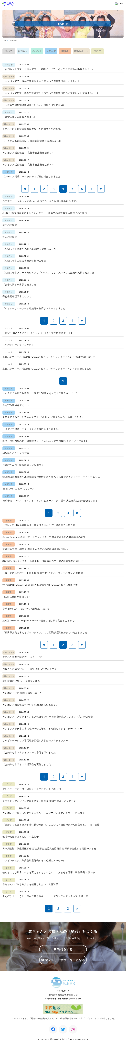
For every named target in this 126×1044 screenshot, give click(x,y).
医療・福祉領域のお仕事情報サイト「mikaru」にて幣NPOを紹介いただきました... (47, 441)
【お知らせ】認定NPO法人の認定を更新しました (29, 248)
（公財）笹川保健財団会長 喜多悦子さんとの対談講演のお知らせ (38, 525)
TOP (4, 40)
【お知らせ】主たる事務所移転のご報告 (24, 260)
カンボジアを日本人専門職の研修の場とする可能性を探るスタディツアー (42, 728)
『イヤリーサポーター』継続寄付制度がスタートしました (33, 308)
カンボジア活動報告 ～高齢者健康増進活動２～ (28, 152)
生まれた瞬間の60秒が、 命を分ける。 (23, 657)
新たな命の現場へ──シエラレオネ (21, 681)
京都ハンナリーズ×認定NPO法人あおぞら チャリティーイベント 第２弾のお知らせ (48, 356)
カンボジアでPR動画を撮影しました (22, 692)
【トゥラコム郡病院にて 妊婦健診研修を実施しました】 (33, 140)
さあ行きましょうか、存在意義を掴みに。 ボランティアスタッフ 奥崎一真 (45, 896)
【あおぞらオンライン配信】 (18, 345)
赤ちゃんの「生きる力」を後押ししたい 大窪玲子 (30, 884)
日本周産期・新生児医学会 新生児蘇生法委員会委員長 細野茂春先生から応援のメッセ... (50, 848)
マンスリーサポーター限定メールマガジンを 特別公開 (32, 789)
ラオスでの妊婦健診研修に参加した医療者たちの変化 (31, 128)
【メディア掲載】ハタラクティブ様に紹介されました (31, 176)
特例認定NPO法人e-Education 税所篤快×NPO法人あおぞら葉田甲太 (40, 584)
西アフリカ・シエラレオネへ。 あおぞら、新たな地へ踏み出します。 (40, 201)
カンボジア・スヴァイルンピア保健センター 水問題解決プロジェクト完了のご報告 (47, 716)
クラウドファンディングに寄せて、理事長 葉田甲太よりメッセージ (39, 801)
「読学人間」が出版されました (19, 117)
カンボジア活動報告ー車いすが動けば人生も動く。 (30, 704)
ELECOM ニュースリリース (18, 488)
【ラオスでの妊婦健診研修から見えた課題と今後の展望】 (33, 105)
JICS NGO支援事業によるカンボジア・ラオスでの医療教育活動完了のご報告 (44, 213)
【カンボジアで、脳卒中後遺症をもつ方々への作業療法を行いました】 (41, 81)
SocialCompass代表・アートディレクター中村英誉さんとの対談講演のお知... (45, 537)
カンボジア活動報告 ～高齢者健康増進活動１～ (28, 164)
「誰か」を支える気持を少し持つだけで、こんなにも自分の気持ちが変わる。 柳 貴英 (50, 824)
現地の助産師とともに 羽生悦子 (20, 836)
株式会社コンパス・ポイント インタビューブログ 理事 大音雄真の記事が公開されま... (51, 500)
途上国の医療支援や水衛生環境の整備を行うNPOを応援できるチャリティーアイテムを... (51, 476)
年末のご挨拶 (9, 237)
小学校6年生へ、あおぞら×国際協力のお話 (25, 608)
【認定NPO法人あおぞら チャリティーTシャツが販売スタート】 (37, 333)
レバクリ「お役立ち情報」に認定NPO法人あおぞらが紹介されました (40, 393)
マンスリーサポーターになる (65, 960)
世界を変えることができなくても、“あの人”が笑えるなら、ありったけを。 (43, 417)
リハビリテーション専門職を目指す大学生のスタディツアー (35, 740)
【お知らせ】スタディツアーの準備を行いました (29, 752)
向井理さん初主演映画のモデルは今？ (23, 464)
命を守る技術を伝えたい (15, 405)
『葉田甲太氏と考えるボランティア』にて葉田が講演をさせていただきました (44, 632)
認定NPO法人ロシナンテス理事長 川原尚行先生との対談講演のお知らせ (42, 561)
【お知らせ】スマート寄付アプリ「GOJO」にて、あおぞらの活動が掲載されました (48, 69)
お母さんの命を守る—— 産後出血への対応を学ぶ (29, 669)
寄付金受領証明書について (17, 296)
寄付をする (65, 949)
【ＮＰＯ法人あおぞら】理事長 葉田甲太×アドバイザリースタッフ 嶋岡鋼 (42, 573)
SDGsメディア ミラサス (15, 453)
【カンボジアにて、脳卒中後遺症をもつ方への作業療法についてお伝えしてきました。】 (50, 93)
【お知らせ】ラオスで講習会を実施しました (26, 764)
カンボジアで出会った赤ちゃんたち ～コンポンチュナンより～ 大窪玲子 (43, 812)
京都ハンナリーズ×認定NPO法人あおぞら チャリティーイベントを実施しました (47, 368)
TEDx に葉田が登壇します (16, 596)
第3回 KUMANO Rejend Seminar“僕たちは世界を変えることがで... (39, 620)
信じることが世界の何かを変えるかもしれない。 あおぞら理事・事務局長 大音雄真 (48, 872)
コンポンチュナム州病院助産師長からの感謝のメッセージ (33, 860)
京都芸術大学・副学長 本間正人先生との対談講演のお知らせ (35, 549)
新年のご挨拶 (9, 225)
